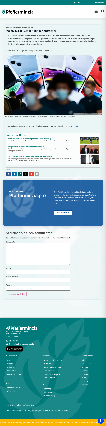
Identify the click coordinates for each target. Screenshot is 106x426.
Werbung (47, 389)
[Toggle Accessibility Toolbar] (101, 420)
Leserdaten (11, 371)
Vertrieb (85, 374)
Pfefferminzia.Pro (14, 388)
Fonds (47, 51)
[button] (96, 11)
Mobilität (85, 367)
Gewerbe (85, 371)
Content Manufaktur (15, 374)
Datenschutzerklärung (60, 411)
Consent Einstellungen (15, 411)
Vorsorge (85, 378)
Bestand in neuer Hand (52, 367)
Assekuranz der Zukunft (53, 360)
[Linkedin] (10, 341)
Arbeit (84, 360)
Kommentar (11, 242)
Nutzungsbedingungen (33, 411)
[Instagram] (14, 341)
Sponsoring (48, 392)
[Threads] (17, 341)
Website (9, 285)
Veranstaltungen (50, 396)
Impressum (46, 411)
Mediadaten (12, 367)
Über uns (10, 360)
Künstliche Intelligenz (52, 374)
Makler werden (49, 371)
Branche (85, 385)
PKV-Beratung (49, 364)
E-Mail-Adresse (12, 277)
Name (9, 268)
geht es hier (73, 126)
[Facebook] (7, 341)
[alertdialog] (53, 422)
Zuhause (85, 381)
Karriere (10, 364)
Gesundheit (86, 364)
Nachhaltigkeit (49, 378)
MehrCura (11, 391)
